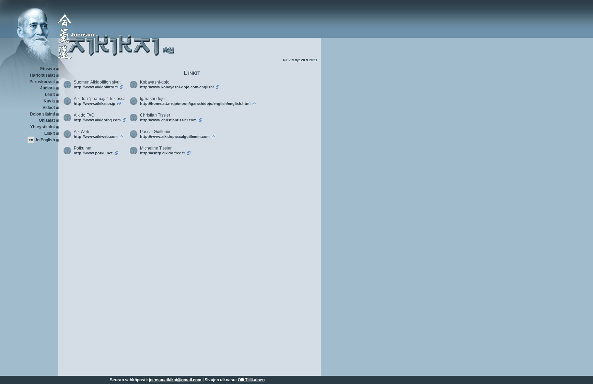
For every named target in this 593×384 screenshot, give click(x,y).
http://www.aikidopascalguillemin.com (175, 136)
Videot (49, 107)
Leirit (50, 94)
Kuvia (49, 101)
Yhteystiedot (42, 126)
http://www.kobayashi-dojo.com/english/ (177, 87)
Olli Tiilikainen (251, 379)
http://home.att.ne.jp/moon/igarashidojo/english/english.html (195, 103)
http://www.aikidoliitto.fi (96, 87)
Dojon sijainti (42, 114)
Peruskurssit (42, 81)
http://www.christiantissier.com (168, 120)
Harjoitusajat (42, 75)
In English (45, 140)
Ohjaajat (47, 120)
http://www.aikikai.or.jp (94, 103)
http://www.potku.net (93, 153)
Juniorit (47, 88)
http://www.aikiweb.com (96, 136)
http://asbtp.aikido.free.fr (162, 153)
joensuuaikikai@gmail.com (175, 379)
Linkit (49, 133)
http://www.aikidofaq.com (97, 120)
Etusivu (47, 68)
